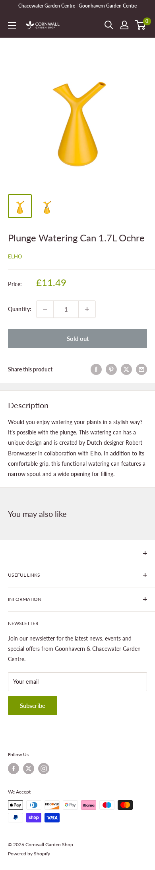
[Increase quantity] (87, 309)
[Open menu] (12, 25)
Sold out (78, 338)
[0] (140, 25)
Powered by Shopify (29, 854)
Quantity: (19, 309)
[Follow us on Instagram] (43, 768)
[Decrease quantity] (45, 309)
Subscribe (32, 705)
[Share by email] (141, 369)
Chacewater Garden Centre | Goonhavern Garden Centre (77, 6)
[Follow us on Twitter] (28, 768)
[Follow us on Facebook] (13, 768)
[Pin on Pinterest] (111, 369)
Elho (15, 256)
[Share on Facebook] (96, 369)
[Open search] (109, 25)
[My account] (124, 25)
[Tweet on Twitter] (126, 369)
